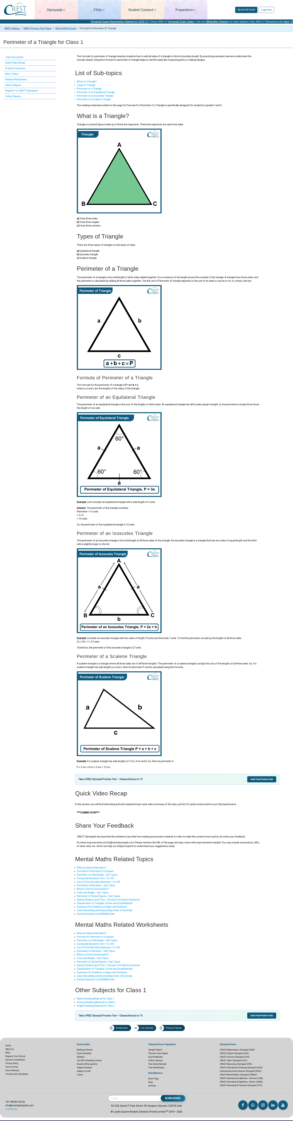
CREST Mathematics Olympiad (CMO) (237, 1050)
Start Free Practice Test (262, 779)
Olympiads (54, 10)
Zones (80, 1075)
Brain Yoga (153, 1078)
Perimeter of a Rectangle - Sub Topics (97, 874)
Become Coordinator (15, 1060)
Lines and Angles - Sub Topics (93, 892)
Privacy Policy (11, 1063)
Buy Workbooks (155, 1057)
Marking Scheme (85, 1050)
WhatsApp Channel (180, 21)
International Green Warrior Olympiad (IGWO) (240, 1071)
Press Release (12, 1070)
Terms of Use (11, 1067)
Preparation (184, 10)
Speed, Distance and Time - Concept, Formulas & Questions (108, 899)
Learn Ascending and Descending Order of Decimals (104, 910)
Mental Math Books (65, 28)
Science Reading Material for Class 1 (96, 1002)
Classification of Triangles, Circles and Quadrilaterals (105, 903)
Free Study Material (157, 1064)
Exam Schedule (84, 1053)
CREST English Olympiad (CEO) (234, 1053)
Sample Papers (155, 1050)
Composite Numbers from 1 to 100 (95, 878)
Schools (152, 1086)
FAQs (98, 10)
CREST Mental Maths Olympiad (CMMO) (238, 1075)
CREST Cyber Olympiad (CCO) (233, 1060)
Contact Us (11, 1109)
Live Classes (147, 1028)
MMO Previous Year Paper (38, 28)
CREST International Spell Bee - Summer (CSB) (241, 1078)
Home (8, 1045)
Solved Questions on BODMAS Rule (95, 914)
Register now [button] (246, 9)
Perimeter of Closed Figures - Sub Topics (98, 896)
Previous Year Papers (158, 1053)
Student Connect (140, 10)
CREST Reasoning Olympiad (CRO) (236, 1064)
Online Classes (155, 1060)
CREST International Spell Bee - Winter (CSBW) (241, 1082)
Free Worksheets (156, 1067)
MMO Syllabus (12, 28)
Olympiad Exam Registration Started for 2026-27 (83, 21)
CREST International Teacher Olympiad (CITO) (241, 1085)
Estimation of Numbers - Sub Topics (96, 885)
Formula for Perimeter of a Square (95, 871)
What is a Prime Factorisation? (93, 889)
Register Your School (15, 1056)
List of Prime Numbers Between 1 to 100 (98, 881)
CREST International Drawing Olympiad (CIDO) (241, 1067)
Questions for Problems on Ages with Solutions (102, 906)
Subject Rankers (84, 1067)
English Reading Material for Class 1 (96, 1005)
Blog (150, 1082)
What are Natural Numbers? (91, 867)
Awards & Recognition (87, 1064)
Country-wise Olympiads (16, 1074)
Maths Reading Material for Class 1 (95, 998)
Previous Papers (174, 1028)
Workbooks (122, 1028)
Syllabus (81, 1057)
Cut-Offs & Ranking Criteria (89, 1060)
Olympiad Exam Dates (144, 21)
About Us (9, 1049)
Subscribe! (173, 1098)
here (250, 21)
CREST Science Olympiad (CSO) (234, 1057)
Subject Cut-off (84, 1071)
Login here (266, 9)
